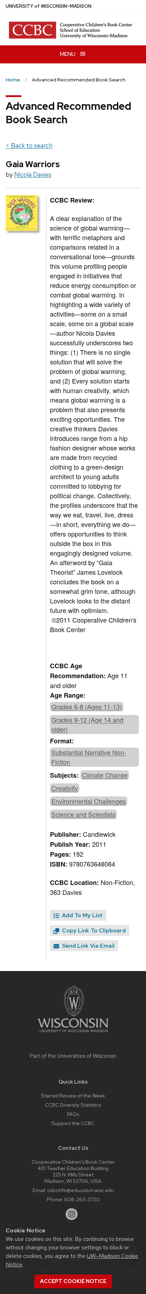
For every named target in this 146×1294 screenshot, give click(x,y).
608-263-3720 (82, 1199)
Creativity (64, 788)
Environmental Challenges (88, 801)
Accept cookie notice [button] (73, 1281)
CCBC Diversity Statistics (73, 1104)
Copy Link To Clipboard (93, 930)
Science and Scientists (83, 814)
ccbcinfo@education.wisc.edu (80, 1190)
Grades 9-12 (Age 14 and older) (87, 724)
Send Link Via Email (87, 945)
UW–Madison (48, 6)
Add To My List (82, 915)
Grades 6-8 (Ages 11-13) (86, 706)
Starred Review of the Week (73, 1095)
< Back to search (29, 145)
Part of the (73, 1056)
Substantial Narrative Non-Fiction (88, 757)
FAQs (73, 1114)
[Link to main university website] (73, 1033)
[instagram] (72, 1214)
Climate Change (105, 774)
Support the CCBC (73, 1123)
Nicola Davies (32, 174)
